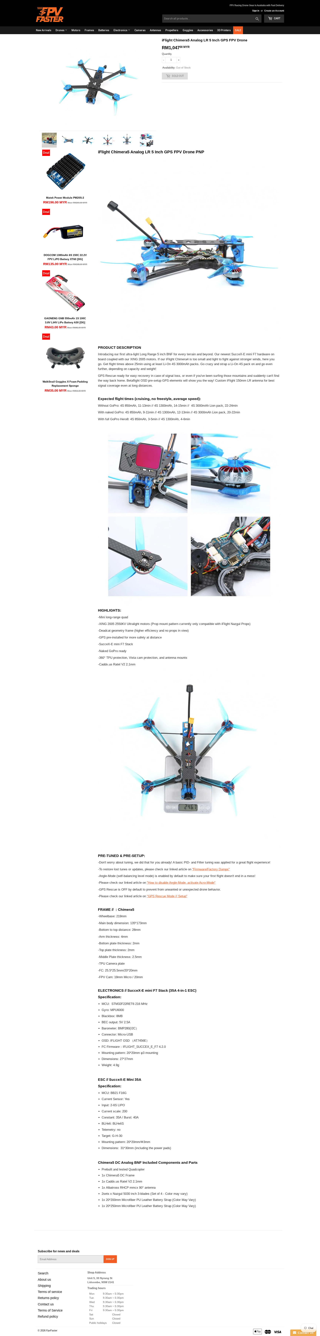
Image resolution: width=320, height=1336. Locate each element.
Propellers (171, 30)
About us (44, 1279)
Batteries (103, 30)
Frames (89, 30)
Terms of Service (50, 1310)
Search (43, 1273)
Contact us (46, 1304)
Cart (276, 18)
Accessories (205, 30)
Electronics (121, 30)
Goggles (188, 30)
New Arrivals (43, 30)
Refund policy (48, 1316)
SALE (238, 30)
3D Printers (224, 30)
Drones (60, 30)
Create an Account (274, 10)
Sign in (255, 10)
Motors (75, 30)
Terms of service (50, 1292)
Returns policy (48, 1298)
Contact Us (305, 1332)
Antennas (155, 30)
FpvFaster (51, 1330)
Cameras (140, 30)
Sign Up (110, 1259)
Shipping (44, 1286)
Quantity (167, 53)
